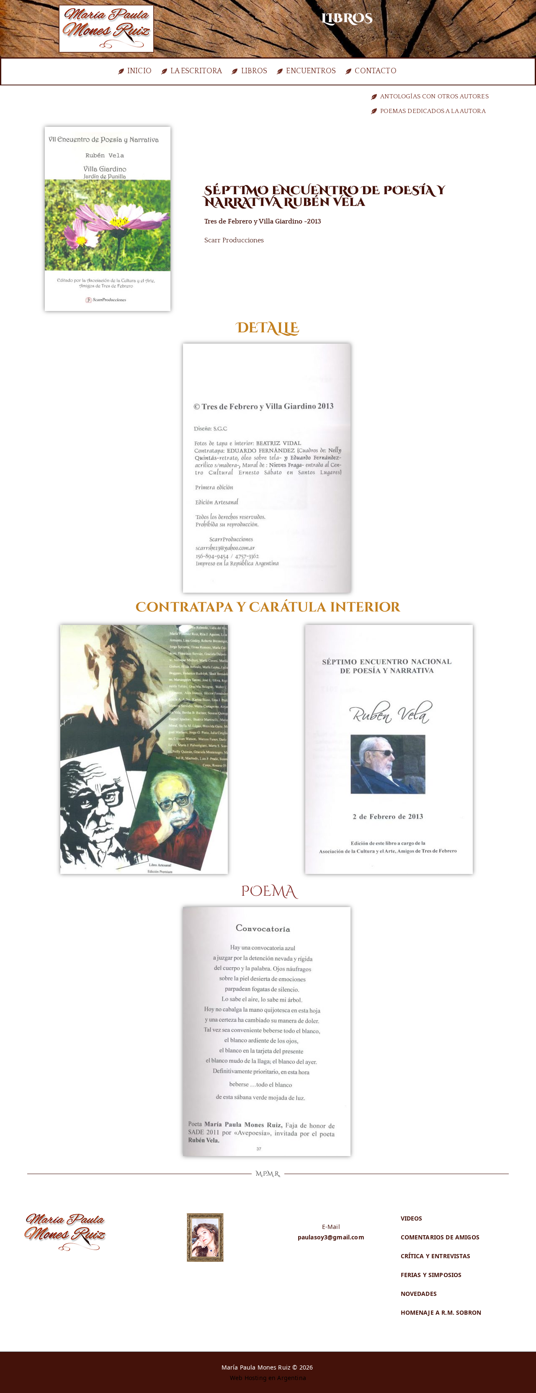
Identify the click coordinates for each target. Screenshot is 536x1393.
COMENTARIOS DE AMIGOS (440, 1237)
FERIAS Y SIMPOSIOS (431, 1275)
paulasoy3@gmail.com (331, 1237)
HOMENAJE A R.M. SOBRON (441, 1312)
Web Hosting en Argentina (268, 1378)
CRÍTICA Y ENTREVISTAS (435, 1256)
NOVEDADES (419, 1294)
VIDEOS (412, 1218)
